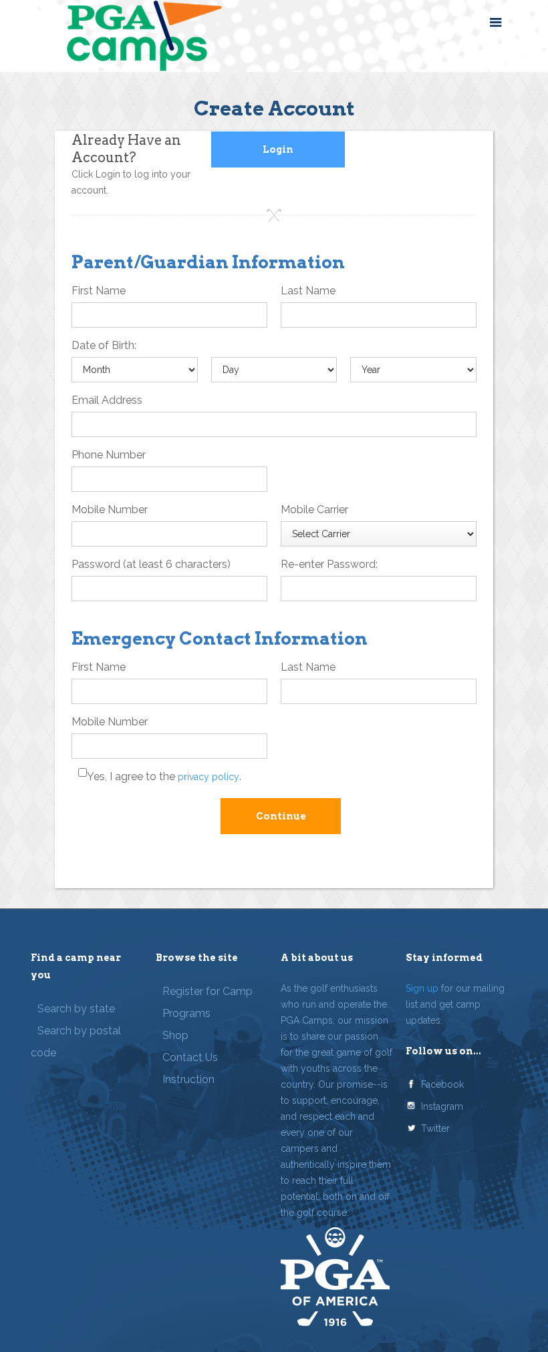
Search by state (76, 1008)
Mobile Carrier (314, 509)
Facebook (442, 1084)
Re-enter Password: (329, 564)
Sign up (422, 988)
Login (278, 149)
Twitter (435, 1128)
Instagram (442, 1106)
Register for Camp (207, 991)
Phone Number (109, 454)
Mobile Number (110, 509)
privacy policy (208, 776)
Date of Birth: (104, 345)
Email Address (107, 400)
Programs (186, 1013)
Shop (175, 1035)
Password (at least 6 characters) (151, 564)
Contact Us (190, 1057)
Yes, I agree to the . (164, 776)
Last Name (308, 290)
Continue (281, 816)
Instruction (188, 1079)
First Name (99, 290)
